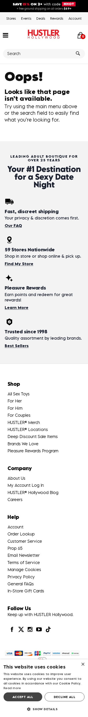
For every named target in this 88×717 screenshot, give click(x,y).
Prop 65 (15, 548)
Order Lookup (21, 533)
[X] (20, 629)
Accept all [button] (22, 697)
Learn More (16, 307)
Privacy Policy (21, 576)
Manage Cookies (24, 569)
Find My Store (19, 264)
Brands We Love (23, 443)
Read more (12, 688)
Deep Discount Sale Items (33, 436)
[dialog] (44, 688)
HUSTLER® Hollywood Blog (33, 492)
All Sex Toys (19, 393)
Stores (11, 18)
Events (26, 18)
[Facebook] (12, 629)
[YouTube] (38, 629)
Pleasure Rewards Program (33, 450)
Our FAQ (13, 225)
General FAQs (21, 583)
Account (75, 18)
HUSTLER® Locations (28, 429)
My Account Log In (26, 485)
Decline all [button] (64, 697)
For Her (15, 400)
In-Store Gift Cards (26, 590)
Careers (15, 499)
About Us (16, 478)
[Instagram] (30, 629)
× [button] (82, 664)
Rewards (56, 18)
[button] (5, 35)
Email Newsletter (24, 555)
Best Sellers (17, 346)
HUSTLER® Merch (24, 422)
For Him (15, 408)
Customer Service (25, 541)
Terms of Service (24, 562)
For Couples (19, 415)
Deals (40, 18)
